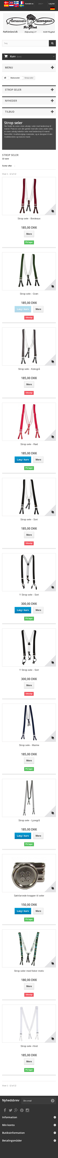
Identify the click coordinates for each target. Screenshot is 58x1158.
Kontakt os (29, 4)
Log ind (51, 4)
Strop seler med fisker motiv (29, 971)
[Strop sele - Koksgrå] (29, 346)
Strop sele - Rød (29, 444)
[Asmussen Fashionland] (29, 23)
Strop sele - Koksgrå (29, 369)
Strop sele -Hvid (29, 1046)
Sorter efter (7, 166)
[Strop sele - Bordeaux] (29, 196)
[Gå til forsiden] (5, 78)
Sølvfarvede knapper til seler (29, 895)
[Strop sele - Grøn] (29, 271)
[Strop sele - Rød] (29, 421)
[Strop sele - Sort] (29, 497)
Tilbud (9, 111)
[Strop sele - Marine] (29, 722)
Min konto (8, 1125)
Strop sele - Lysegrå (29, 820)
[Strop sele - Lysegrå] (29, 798)
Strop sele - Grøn (29, 293)
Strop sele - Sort (29, 519)
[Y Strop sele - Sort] (29, 572)
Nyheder (11, 100)
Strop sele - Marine (29, 745)
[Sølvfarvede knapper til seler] (29, 873)
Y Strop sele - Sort (29, 594)
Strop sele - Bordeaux (29, 218)
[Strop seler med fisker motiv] (29, 948)
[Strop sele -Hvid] (29, 1023)
